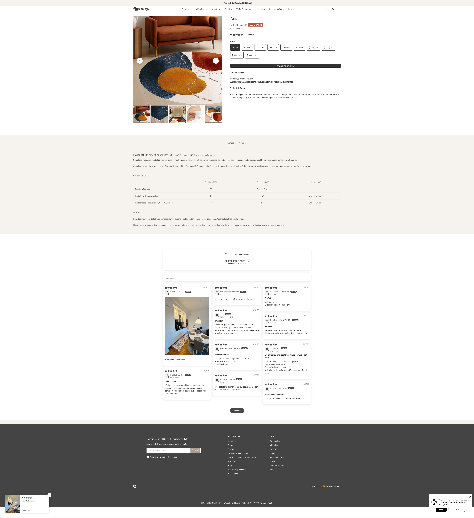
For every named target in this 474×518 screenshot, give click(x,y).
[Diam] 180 (237, 55)
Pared (272, 453)
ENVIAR (195, 450)
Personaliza (275, 441)
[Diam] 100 (313, 47)
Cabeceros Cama (277, 465)
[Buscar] (327, 9)
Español (314, 486)
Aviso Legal (233, 473)
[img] (171, 287)
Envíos (231, 449)
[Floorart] (142, 9)
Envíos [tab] (231, 143)
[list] (177, 60)
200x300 (299, 47)
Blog (230, 465)
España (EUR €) (332, 486)
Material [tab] (242, 143)
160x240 (273, 47)
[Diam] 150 (328, 47)
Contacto (232, 445)
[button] (202, 9)
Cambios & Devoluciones (238, 453)
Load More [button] (237, 410)
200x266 (286, 47)
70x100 (235, 47)
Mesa (272, 461)
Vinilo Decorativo (277, 457)
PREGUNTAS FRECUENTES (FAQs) (242, 457)
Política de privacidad (237, 469)
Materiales (232, 461)
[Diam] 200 (252, 55)
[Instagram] (134, 486)
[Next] (216, 61)
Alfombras (274, 445)
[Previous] (140, 61)
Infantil (273, 449)
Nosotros (232, 441)
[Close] (470, 496)
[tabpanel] (237, 190)
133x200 (260, 47)
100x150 (247, 47)
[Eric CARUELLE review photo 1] (187, 326)
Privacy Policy (444, 505)
